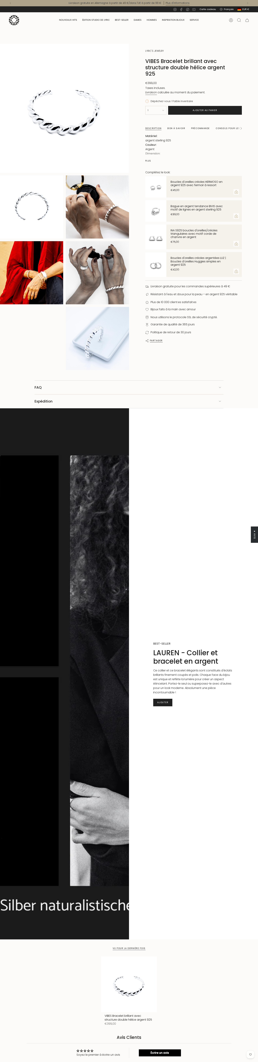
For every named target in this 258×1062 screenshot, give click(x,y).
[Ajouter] (236, 192)
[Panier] (247, 20)
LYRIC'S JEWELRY (154, 51)
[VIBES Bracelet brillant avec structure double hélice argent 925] (129, 984)
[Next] (247, 3)
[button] (137, 20)
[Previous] (10, 3)
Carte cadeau (208, 9)
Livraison (151, 92)
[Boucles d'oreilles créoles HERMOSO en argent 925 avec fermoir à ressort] (155, 186)
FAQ (38, 387)
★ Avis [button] (254, 534)
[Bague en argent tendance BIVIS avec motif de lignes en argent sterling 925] (155, 211)
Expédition (43, 401)
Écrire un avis (160, 1053)
